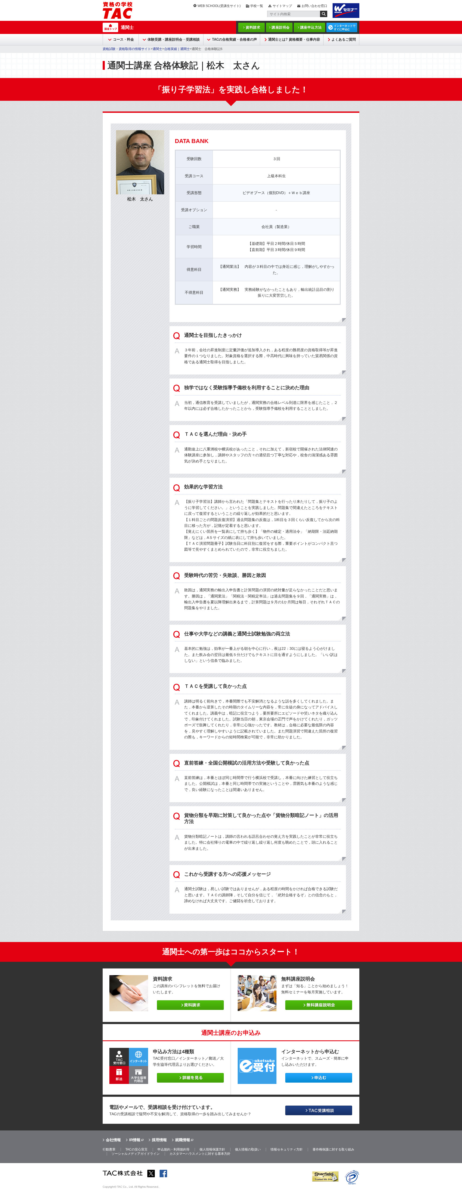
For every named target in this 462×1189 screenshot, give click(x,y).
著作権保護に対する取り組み (333, 1149)
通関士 (127, 27)
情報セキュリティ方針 (287, 1149)
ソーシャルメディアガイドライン (135, 1154)
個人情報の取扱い (248, 1149)
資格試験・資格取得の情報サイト (127, 49)
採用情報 (159, 1140)
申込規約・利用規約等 (173, 1149)
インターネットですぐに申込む (344, 27)
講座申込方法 (311, 27)
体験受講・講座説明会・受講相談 (174, 39)
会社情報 (113, 1140)
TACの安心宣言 (136, 1149)
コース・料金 (123, 39)
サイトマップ (282, 6)
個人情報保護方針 (212, 1149)
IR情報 (134, 1140)
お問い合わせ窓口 (314, 6)
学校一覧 (256, 6)
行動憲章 (109, 1149)
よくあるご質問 (344, 39)
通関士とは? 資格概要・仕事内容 (294, 39)
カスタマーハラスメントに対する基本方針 (200, 1154)
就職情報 (182, 1140)
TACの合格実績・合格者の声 (234, 39)
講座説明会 (281, 27)
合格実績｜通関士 (177, 49)
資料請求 (253, 27)
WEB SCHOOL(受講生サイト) (219, 6)
